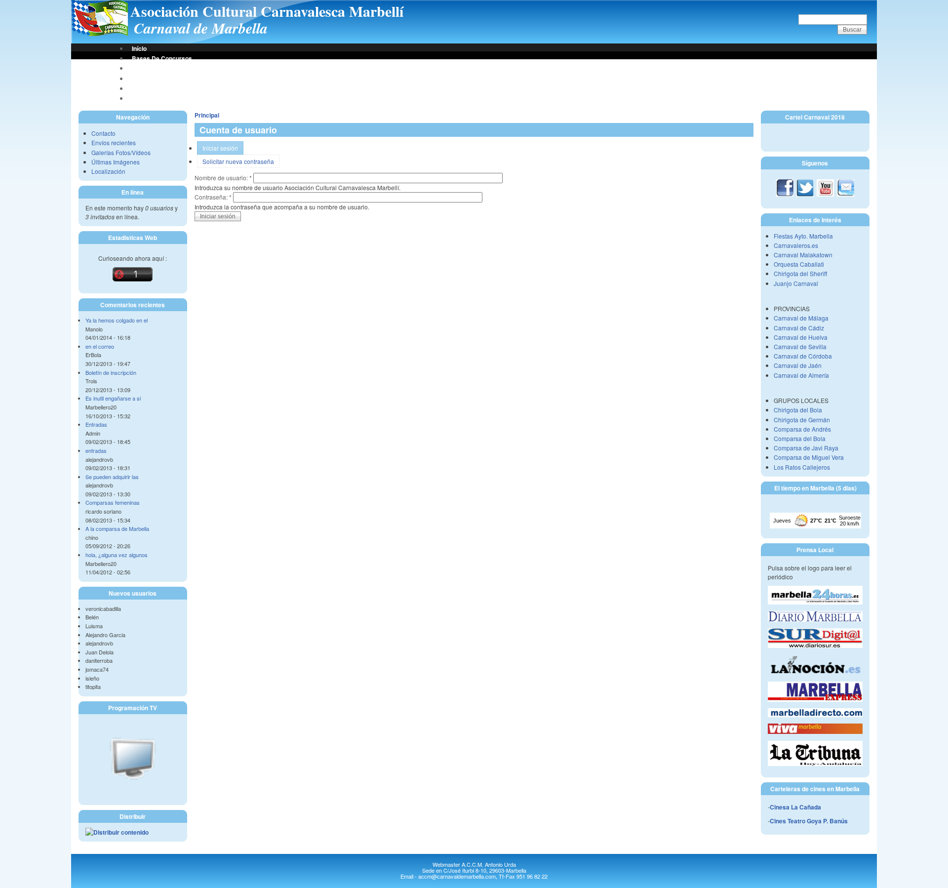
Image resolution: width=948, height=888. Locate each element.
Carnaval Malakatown (803, 254)
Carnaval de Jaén (798, 365)
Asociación (147, 68)
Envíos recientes (113, 142)
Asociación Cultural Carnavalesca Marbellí (266, 11)
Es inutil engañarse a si (113, 398)
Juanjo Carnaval (796, 283)
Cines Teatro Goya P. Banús (809, 820)
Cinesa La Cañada (795, 807)
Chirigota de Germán (802, 419)
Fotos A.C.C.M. (152, 88)
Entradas (96, 424)
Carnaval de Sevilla (800, 346)
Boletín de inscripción (110, 372)
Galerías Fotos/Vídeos (121, 152)
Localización (108, 171)
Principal (207, 115)
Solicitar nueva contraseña (238, 161)
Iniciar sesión (220, 148)
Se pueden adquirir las (112, 477)
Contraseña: (213, 197)
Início (139, 48)
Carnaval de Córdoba (803, 356)
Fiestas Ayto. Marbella (803, 236)
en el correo (99, 346)
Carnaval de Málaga (801, 318)
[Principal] (99, 33)
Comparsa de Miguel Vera (809, 457)
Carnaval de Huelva (801, 337)
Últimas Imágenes (115, 162)
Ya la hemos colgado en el (116, 320)
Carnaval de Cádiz (799, 327)
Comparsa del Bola (800, 438)
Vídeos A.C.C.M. (154, 98)
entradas (96, 450)
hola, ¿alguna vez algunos (116, 555)
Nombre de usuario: (223, 177)
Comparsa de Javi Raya (806, 448)
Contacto (103, 133)
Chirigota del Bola (798, 409)
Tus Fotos (145, 78)
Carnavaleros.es (796, 245)
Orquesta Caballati (799, 264)
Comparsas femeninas (112, 502)
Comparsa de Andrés (802, 429)
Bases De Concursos (162, 58)
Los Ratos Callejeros (802, 467)
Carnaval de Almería (801, 375)
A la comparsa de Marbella (117, 528)
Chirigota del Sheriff (800, 273)
